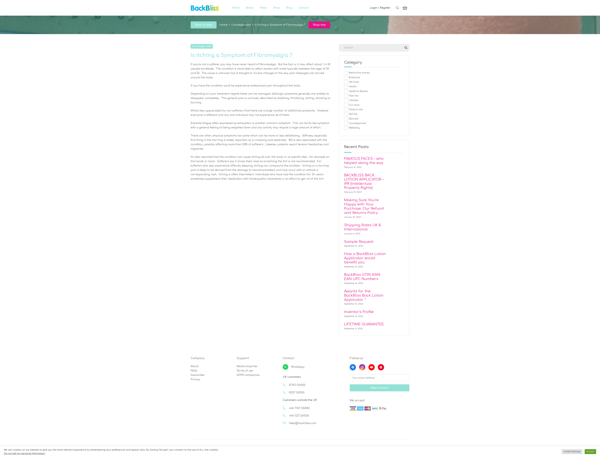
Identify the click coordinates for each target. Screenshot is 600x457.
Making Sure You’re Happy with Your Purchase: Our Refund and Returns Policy (364, 206)
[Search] (397, 7)
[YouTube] (371, 367)
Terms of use (245, 370)
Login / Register (380, 7)
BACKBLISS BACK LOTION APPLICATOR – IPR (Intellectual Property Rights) (364, 181)
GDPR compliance (248, 375)
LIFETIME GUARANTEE (364, 324)
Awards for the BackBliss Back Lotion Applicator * (363, 295)
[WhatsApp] (287, 367)
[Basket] (404, 8)
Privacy (195, 379)
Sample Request (358, 242)
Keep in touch (379, 387)
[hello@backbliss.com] (286, 423)
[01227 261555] (286, 392)
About (194, 366)
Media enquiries (247, 366)
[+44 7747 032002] (286, 408)
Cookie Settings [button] (572, 451)
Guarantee (197, 375)
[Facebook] (353, 367)
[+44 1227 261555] (286, 416)
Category (353, 62)
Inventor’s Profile (359, 312)
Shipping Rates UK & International (362, 227)
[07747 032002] (286, 385)
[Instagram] (362, 367)
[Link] (205, 8)
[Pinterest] (381, 367)
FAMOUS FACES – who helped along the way (364, 161)
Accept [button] (590, 451)
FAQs (194, 370)
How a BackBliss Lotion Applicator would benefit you (365, 258)
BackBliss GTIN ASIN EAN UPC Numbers (362, 277)
